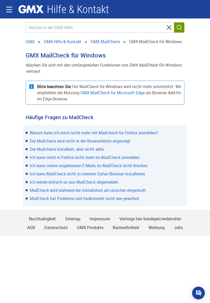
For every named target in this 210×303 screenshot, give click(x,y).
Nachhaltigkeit (42, 219)
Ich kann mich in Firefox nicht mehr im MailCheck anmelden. (85, 157)
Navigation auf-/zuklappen (9, 9)
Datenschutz (56, 227)
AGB (31, 227)
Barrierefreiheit (126, 227)
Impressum (100, 219)
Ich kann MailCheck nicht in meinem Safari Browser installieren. (88, 174)
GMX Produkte (90, 227)
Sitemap (72, 219)
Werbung (157, 227)
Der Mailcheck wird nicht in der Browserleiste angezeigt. (80, 141)
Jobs (178, 227)
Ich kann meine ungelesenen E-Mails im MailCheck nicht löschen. (89, 165)
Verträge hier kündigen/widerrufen (150, 219)
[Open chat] (198, 293)
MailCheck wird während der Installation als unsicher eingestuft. (88, 190)
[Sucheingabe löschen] (169, 27)
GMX (31, 9)
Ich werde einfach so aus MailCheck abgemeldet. (74, 182)
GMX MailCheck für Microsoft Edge (112, 93)
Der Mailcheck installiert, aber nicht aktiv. (67, 149)
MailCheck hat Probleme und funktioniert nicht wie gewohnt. (85, 198)
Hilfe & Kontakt (78, 9)
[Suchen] (179, 27)
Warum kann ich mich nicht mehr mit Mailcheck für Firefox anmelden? (94, 133)
